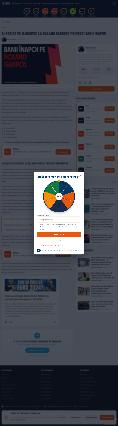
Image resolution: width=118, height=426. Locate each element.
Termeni (56, 245)
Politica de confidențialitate (45, 245)
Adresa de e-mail (43, 215)
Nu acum (59, 240)
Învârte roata (59, 234)
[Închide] (80, 175)
